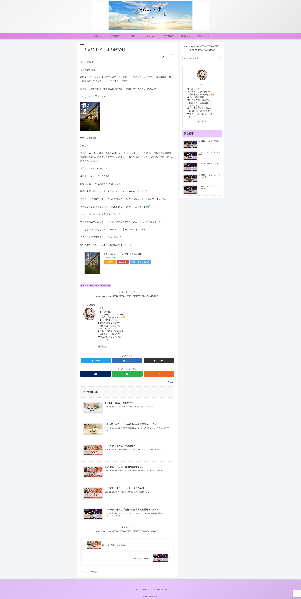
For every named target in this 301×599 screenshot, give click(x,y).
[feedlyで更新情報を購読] (102, 346)
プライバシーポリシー (158, 589)
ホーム (136, 589)
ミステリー (95, 285)
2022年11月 (106, 285)
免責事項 (144, 589)
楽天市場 (123, 262)
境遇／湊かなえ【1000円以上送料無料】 (122, 254)
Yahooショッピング (140, 262)
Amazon (110, 262)
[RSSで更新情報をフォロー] (105, 346)
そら (102, 308)
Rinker (113, 257)
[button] (220, 58)
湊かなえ (85, 285)
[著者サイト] (99, 346)
